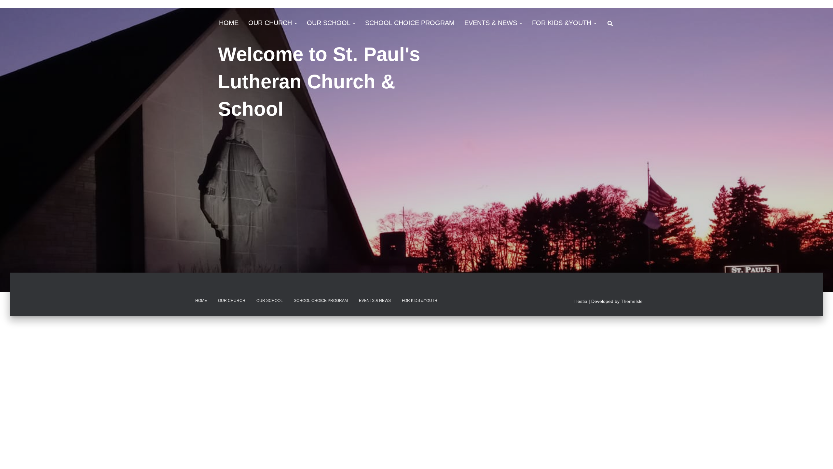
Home (229, 22)
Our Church (271, 22)
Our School (329, 22)
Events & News (491, 22)
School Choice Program (410, 22)
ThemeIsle (632, 301)
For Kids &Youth (562, 22)
